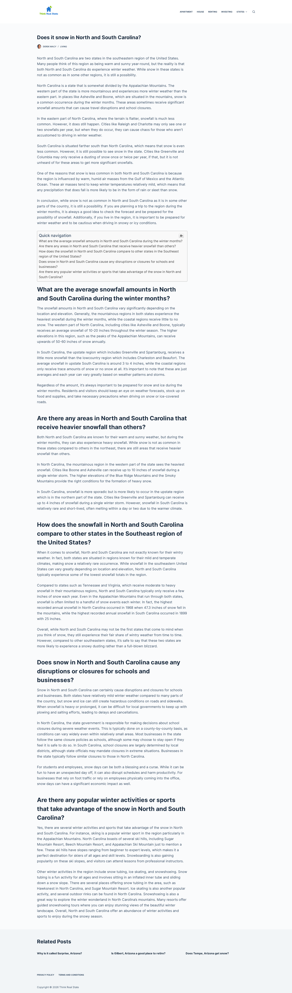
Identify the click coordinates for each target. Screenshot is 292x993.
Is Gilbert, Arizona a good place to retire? (138, 953)
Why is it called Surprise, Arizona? (59, 953)
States (240, 11)
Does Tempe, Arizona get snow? (207, 953)
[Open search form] (253, 11)
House (200, 11)
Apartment (186, 11)
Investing (226, 11)
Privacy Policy (45, 975)
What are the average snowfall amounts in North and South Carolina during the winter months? (110, 241)
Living (63, 46)
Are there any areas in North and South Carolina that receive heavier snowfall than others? (107, 246)
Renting (212, 11)
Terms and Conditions (71, 975)
